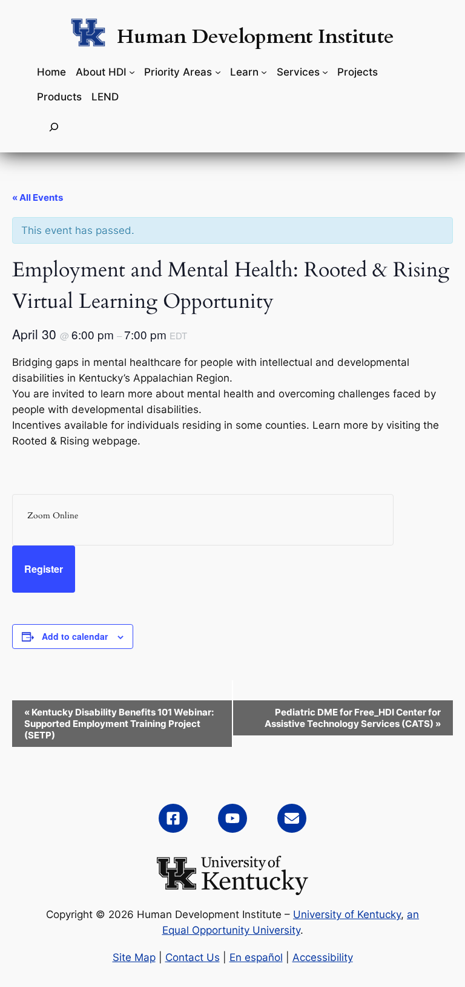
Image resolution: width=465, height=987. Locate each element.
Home (51, 72)
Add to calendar (75, 636)
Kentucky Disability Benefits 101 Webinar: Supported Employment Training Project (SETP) (119, 723)
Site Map (134, 957)
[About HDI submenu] (132, 72)
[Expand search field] (54, 127)
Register (43, 569)
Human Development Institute (255, 37)
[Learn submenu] (264, 72)
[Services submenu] (325, 72)
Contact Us (192, 957)
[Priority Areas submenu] (218, 72)
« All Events (37, 197)
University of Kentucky (347, 914)
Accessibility (322, 957)
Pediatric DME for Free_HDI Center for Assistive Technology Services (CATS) (353, 717)
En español (256, 957)
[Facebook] (173, 818)
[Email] (291, 818)
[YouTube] (232, 818)
